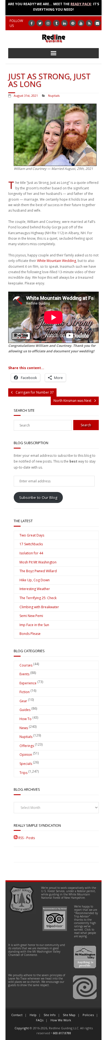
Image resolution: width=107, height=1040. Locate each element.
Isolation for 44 (31, 553)
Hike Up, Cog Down (34, 580)
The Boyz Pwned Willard (38, 571)
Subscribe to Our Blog (38, 497)
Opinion (25, 754)
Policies (88, 1015)
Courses (25, 665)
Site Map (69, 1015)
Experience (27, 683)
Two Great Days (31, 535)
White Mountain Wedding (56, 260)
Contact (16, 1015)
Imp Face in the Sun (34, 625)
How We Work (60, 1020)
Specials (25, 763)
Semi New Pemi (31, 615)
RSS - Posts (26, 838)
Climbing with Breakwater (39, 607)
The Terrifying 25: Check (38, 598)
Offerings (26, 745)
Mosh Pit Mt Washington (38, 562)
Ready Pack (81, 4)
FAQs (39, 1020)
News (23, 728)
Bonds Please (30, 633)
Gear (23, 701)
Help (33, 1015)
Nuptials (54, 95)
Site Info (50, 1015)
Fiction (24, 692)
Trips (23, 772)
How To (25, 719)
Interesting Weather (34, 589)
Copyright (22, 1028)
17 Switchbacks (31, 544)
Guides (24, 709)
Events (24, 674)
